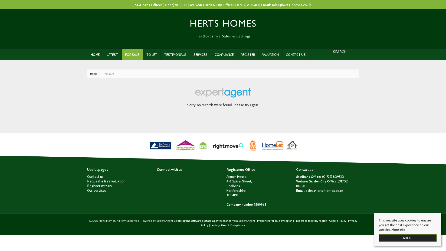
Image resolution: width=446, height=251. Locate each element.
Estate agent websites (217, 220)
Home (95, 54)
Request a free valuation (106, 181)
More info (398, 230)
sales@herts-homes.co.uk (291, 5)
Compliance (224, 54)
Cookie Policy (337, 220)
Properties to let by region (311, 220)
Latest (112, 54)
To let (151, 54)
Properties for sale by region (274, 220)
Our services (96, 190)
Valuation (270, 54)
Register (248, 54)
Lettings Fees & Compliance (227, 225)
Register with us (99, 186)
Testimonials (175, 54)
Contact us (296, 54)
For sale (132, 54)
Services (200, 54)
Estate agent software (187, 220)
